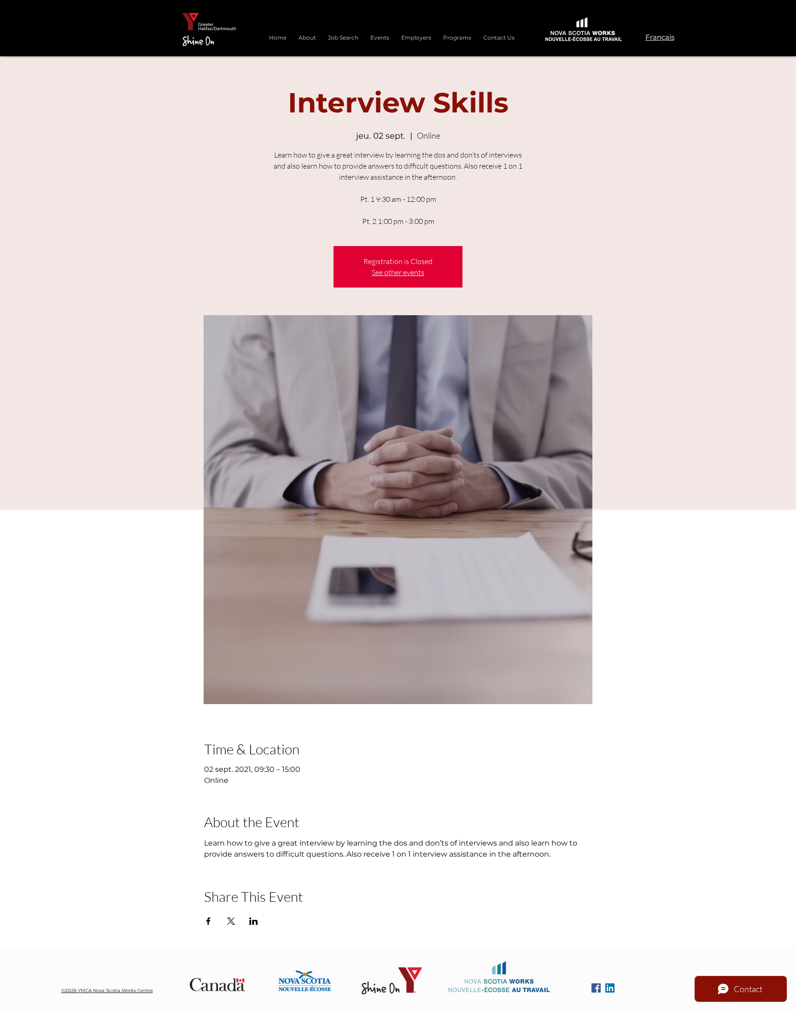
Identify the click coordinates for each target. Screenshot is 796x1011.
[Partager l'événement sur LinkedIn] (253, 921)
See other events (398, 272)
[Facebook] (596, 988)
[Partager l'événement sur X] (231, 921)
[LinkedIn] (610, 988)
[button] (457, 34)
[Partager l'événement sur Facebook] (208, 921)
